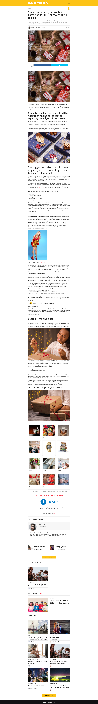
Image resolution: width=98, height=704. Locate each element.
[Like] (69, 8)
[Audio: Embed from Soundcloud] (60, 627)
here (54, 513)
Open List (55, 683)
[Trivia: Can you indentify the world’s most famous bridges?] (38, 627)
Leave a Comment (49, 557)
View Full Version (49, 695)
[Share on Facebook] (42, 65)
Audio (56, 635)
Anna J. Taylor (55, 690)
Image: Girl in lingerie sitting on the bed (37, 662)
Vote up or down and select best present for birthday (37, 585)
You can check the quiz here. (49, 495)
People (51, 635)
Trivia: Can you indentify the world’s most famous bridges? (38, 638)
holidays (41, 519)
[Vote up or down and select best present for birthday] (38, 574)
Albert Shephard (36, 27)
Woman (32, 659)
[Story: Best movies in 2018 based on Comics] (38, 605)
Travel (32, 683)
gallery (36, 659)
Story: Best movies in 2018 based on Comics (59, 601)
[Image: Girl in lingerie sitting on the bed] (38, 651)
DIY (28, 582)
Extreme (51, 683)
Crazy (29, 683)
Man (54, 635)
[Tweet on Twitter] (59, 65)
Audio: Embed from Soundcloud (56, 638)
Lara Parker (33, 588)
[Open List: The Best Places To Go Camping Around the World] (60, 675)
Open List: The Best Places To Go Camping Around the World (60, 686)
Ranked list (32, 582)
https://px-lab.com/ (42, 526)
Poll (50, 598)
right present (41, 187)
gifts (30, 519)
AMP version (48, 511)
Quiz (29, 635)
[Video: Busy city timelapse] (38, 675)
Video (35, 683)
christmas (35, 519)
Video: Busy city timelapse (36, 686)
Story (29, 8)
